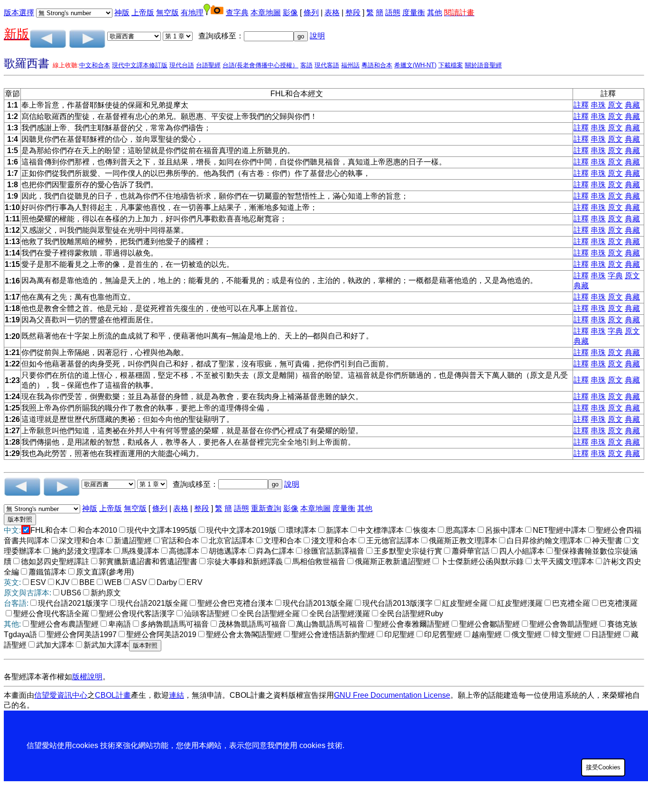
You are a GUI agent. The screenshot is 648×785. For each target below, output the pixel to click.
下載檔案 (450, 65)
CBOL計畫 (113, 695)
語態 (392, 13)
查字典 (237, 13)
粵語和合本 (376, 65)
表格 (332, 13)
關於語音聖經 (483, 65)
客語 (306, 65)
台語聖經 (208, 65)
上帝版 (142, 13)
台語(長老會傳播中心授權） (260, 65)
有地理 (192, 13)
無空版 (167, 13)
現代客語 (327, 65)
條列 (311, 13)
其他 (434, 13)
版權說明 (87, 677)
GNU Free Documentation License (392, 695)
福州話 (350, 65)
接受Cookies (603, 767)
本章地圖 (265, 13)
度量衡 (413, 13)
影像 (290, 13)
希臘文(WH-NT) (415, 65)
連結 (176, 695)
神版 (122, 13)
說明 (317, 36)
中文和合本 (94, 65)
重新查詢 (266, 508)
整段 (353, 13)
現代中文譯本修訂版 (139, 65)
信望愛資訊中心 (60, 695)
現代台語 (181, 65)
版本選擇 (19, 13)
